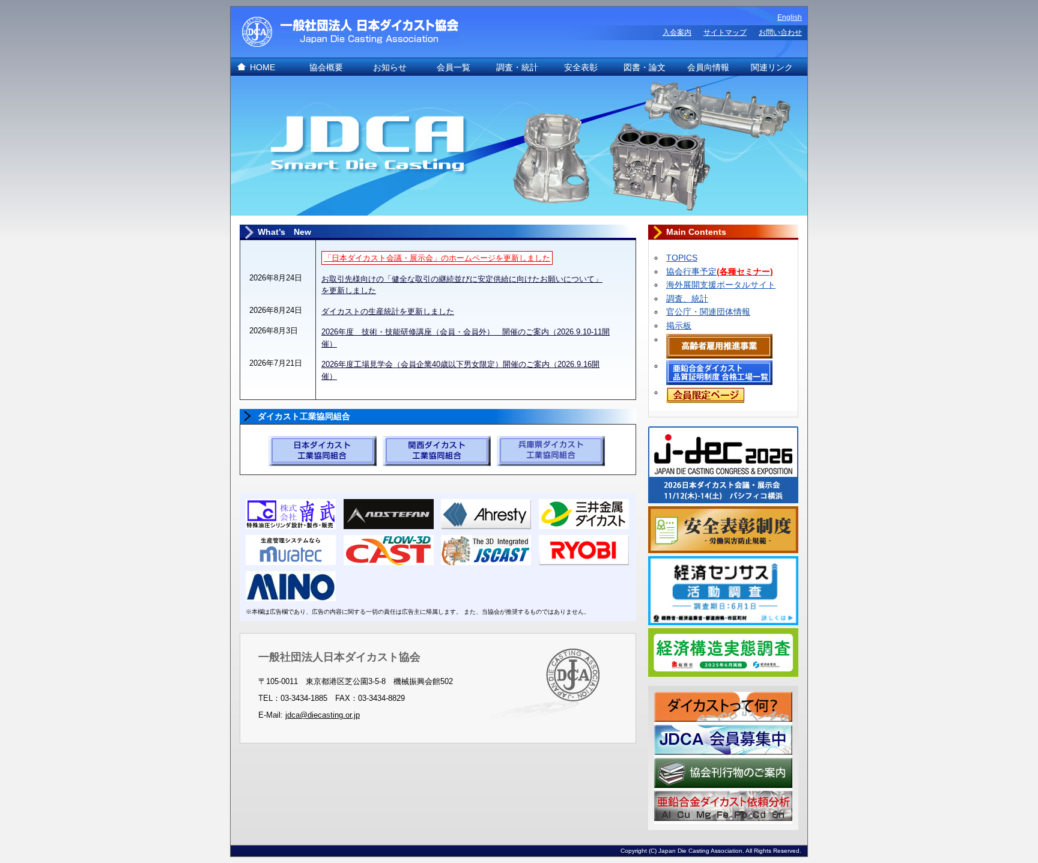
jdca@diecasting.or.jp (322, 714)
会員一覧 (453, 67)
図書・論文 (645, 67)
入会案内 (677, 32)
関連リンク (772, 67)
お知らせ (390, 67)
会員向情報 (708, 67)
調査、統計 (687, 298)
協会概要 (326, 67)
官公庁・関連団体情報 (708, 311)
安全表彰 (581, 67)
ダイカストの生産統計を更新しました (387, 311)
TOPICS (681, 257)
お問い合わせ (780, 32)
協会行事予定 (719, 271)
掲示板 (678, 325)
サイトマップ (725, 32)
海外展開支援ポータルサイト (720, 284)
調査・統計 (517, 67)
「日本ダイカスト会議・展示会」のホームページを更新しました (437, 257)
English (789, 17)
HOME (262, 67)
